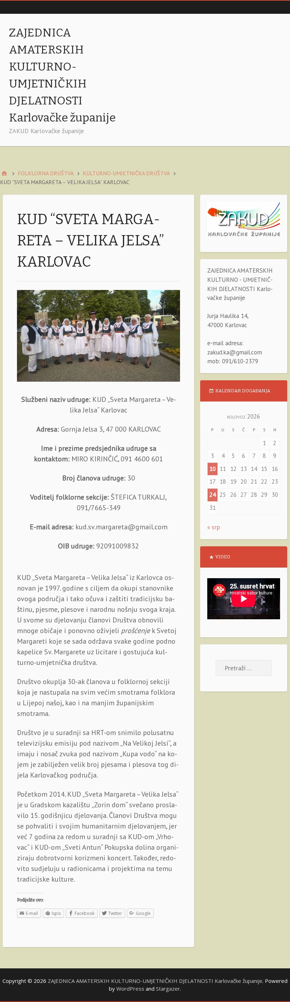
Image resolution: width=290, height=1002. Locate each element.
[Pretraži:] (244, 668)
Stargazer (168, 988)
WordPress (130, 988)
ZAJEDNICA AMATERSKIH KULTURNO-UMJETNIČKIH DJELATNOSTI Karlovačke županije (155, 980)
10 (212, 469)
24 (212, 495)
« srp (213, 527)
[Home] (4, 173)
